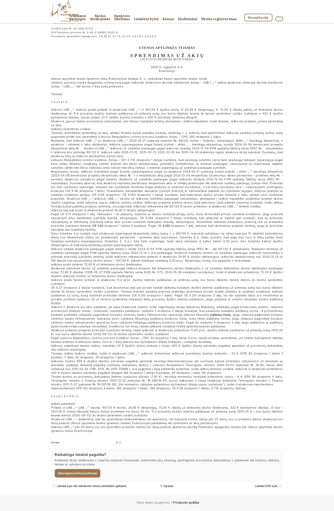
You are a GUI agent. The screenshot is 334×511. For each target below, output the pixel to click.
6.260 (166, 225)
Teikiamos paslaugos (77, 17)
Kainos (168, 19)
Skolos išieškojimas (100, 17)
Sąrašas (167, 486)
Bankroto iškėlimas (122, 17)
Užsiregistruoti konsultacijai (77, 473)
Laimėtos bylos (146, 19)
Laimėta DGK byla (266, 486)
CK (95, 225)
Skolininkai (187, 19)
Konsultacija (258, 17)
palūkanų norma (220, 314)
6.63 (100, 225)
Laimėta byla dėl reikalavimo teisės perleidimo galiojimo (92, 486)
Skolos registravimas (219, 19)
